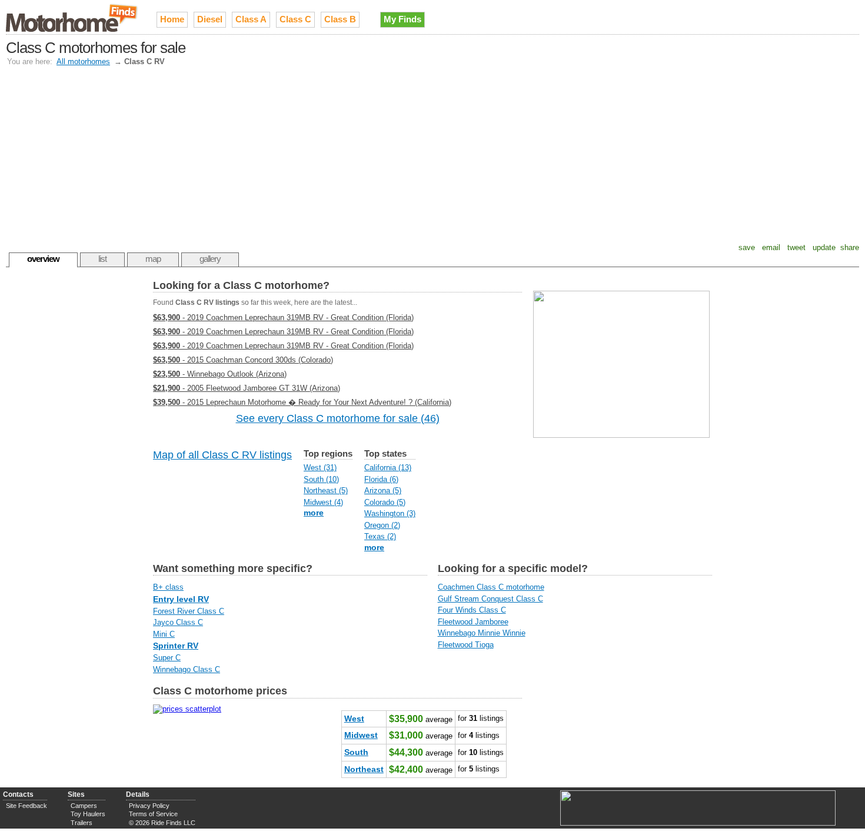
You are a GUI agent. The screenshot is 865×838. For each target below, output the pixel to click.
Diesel (209, 19)
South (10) (321, 479)
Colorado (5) (384, 502)
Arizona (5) (382, 490)
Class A (251, 19)
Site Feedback (26, 805)
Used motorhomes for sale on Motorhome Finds (72, 17)
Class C (295, 19)
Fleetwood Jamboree (473, 621)
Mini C (164, 634)
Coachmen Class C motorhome (491, 587)
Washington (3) (389, 513)
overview (43, 259)
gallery (210, 259)
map (153, 259)
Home (172, 19)
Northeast (364, 769)
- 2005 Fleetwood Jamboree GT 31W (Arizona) (246, 388)
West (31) (320, 467)
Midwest (361, 735)
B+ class (168, 587)
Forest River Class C (188, 611)
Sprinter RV (175, 645)
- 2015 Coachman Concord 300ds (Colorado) (243, 359)
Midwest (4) (323, 502)
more (314, 512)
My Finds (402, 19)
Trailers (81, 822)
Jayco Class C (178, 622)
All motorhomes (83, 61)
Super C (167, 657)
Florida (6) (381, 479)
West (354, 718)
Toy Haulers (88, 813)
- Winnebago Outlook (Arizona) (220, 374)
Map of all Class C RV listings (222, 455)
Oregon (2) (382, 525)
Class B (340, 19)
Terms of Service (153, 813)
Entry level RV (181, 599)
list (102, 259)
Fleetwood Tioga (466, 644)
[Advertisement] (432, 154)
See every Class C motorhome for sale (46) (338, 418)
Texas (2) (380, 536)
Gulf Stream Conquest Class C (490, 598)
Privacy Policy (149, 805)
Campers (84, 805)
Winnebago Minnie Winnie (481, 632)
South (356, 752)
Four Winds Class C (472, 610)
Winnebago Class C (186, 669)
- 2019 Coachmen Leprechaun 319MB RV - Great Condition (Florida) (283, 317)
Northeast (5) (326, 490)
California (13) (387, 467)
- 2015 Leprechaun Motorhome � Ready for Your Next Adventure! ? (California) (302, 402)
